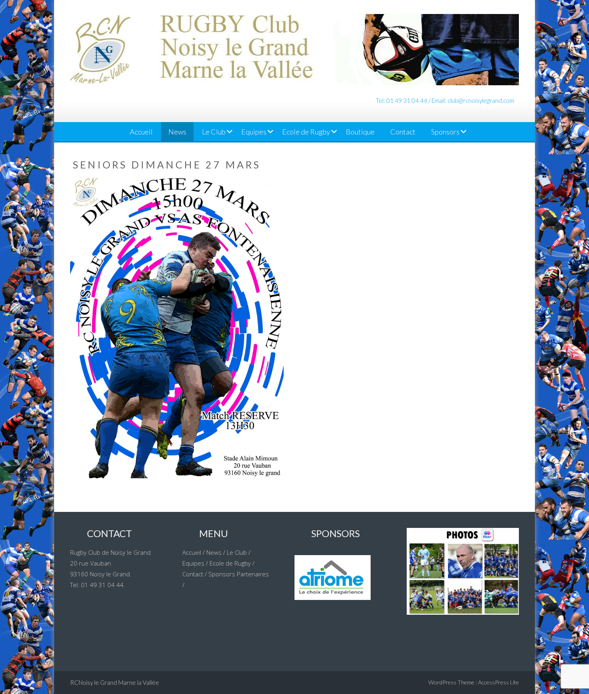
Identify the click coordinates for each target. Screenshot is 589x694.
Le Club (214, 131)
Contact (403, 131)
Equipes (253, 131)
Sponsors (445, 131)
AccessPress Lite (498, 682)
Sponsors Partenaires (238, 574)
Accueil (141, 131)
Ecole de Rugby (306, 131)
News (177, 131)
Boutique (360, 131)
